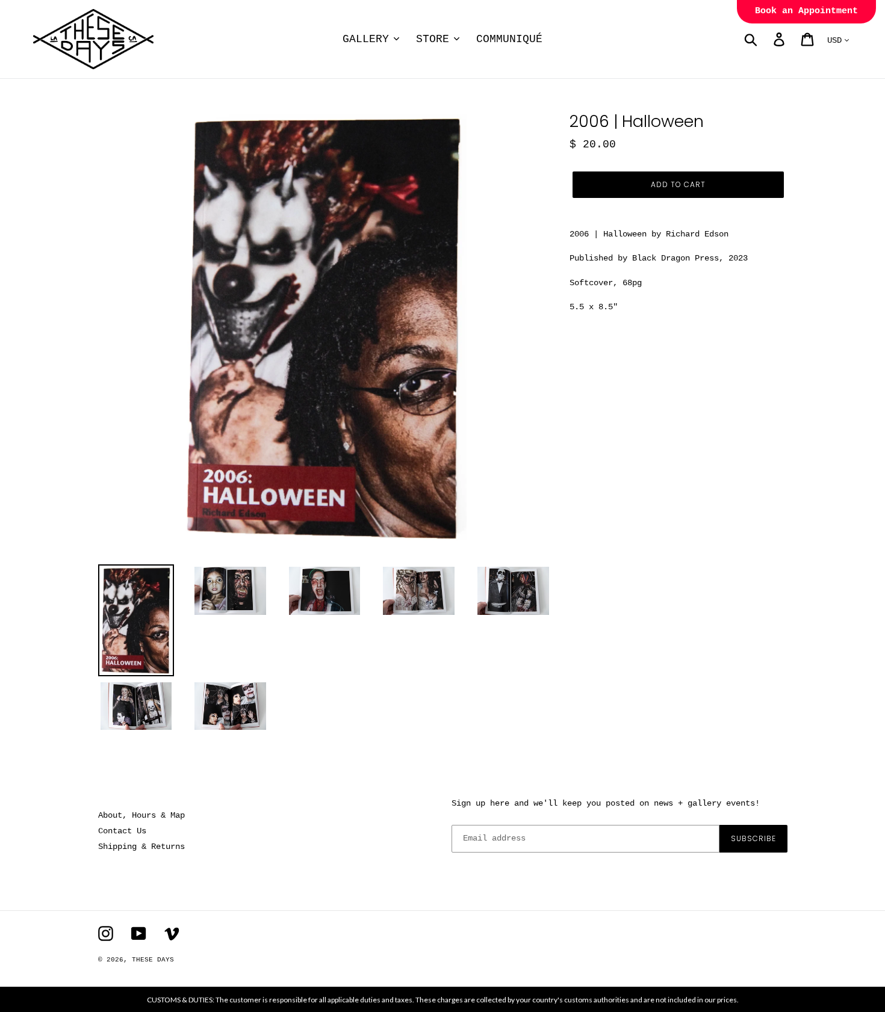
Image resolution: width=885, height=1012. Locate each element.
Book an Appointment (806, 11)
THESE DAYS (153, 959)
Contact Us (122, 831)
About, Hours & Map (141, 815)
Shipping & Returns (141, 846)
